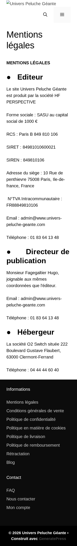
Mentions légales (22, 402)
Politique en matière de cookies (36, 428)
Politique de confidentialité (31, 419)
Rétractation (18, 453)
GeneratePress (52, 539)
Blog (10, 462)
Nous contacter (20, 499)
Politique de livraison (25, 436)
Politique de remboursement (33, 445)
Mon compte (18, 507)
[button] (45, 15)
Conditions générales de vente (35, 410)
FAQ (10, 490)
